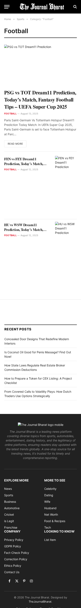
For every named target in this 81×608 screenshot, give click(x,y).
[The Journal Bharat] (42, 6)
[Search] (74, 6)
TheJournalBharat (40, 601)
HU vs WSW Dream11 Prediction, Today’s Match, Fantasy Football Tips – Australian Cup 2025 (23, 232)
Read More (15, 143)
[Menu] (7, 6)
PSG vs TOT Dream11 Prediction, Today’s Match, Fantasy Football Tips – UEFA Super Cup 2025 (40, 99)
